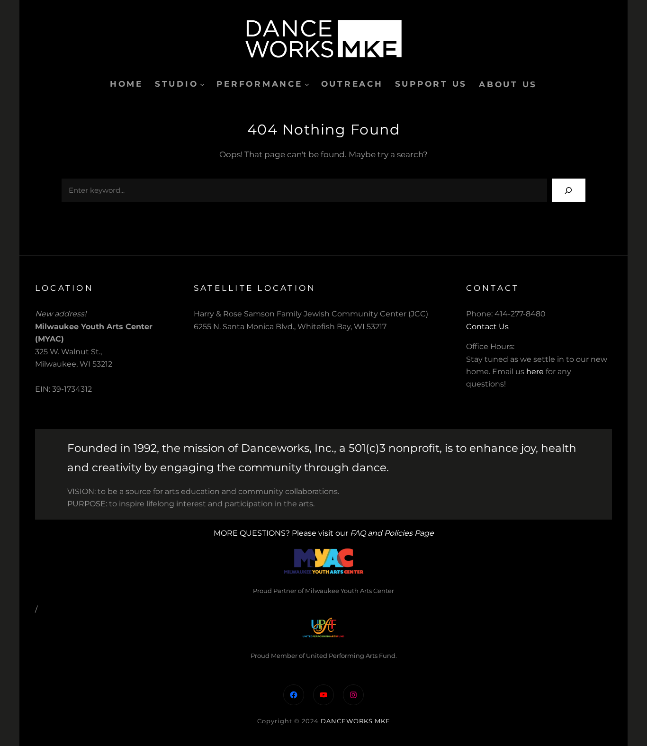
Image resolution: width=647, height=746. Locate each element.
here (535, 371)
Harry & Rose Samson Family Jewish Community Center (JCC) (311, 313)
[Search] (568, 190)
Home (126, 84)
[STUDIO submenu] (202, 84)
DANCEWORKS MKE (355, 721)
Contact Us (487, 326)
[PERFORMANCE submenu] (307, 84)
